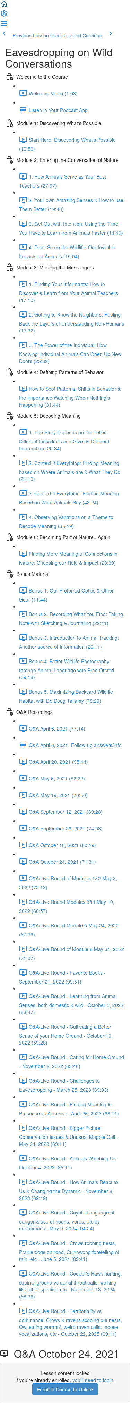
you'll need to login (92, 1379)
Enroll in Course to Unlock (65, 1389)
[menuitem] (4, 15)
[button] (4, 6)
